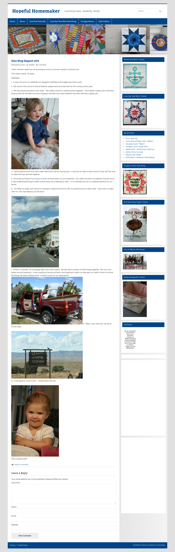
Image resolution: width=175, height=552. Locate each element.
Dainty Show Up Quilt (134, 152)
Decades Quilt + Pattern (135, 144)
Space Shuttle (41, 179)
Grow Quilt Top (132, 138)
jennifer (32, 64)
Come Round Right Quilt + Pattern (139, 141)
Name (14, 507)
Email (14, 516)
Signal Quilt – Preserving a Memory (140, 149)
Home (12, 21)
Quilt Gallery (104, 21)
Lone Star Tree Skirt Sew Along (63, 21)
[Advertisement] (130, 397)
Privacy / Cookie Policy (19, 545)
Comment (16, 483)
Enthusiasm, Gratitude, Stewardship (140, 157)
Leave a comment (21, 464)
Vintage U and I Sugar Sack (137, 146)
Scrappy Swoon (87, 21)
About (22, 21)
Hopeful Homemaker (36, 11)
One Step (42, 64)
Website (14, 525)
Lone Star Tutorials (37, 21)
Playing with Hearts (133, 155)
